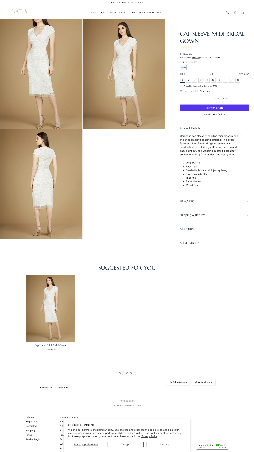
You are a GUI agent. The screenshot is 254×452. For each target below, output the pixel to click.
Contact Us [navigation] (31, 426)
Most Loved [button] (98, 12)
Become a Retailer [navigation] (69, 417)
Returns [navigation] (30, 417)
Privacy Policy (149, 436)
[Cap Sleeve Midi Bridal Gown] (50, 308)
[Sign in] (235, 12)
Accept (125, 444)
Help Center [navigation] (32, 421)
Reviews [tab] (44, 387)
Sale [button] (132, 12)
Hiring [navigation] (29, 435)
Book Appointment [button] (151, 12)
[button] (227, 12)
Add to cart (222, 99)
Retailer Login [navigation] (33, 439)
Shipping (196, 57)
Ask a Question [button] (180, 382)
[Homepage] (19, 12)
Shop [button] (113, 12)
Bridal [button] (123, 12)
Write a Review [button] (205, 382)
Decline (164, 444)
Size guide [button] (244, 74)
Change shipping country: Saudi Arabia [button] (211, 446)
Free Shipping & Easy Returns (127, 3)
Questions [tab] (63, 387)
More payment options (214, 114)
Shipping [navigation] (30, 430)
